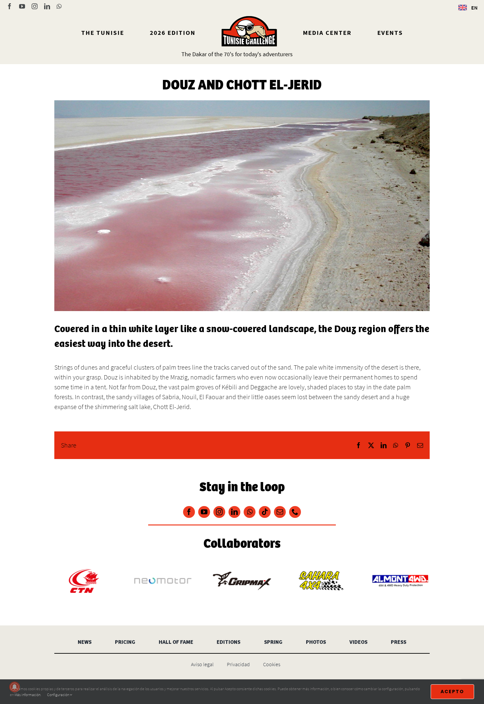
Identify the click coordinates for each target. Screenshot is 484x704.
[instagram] (219, 512)
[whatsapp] (249, 512)
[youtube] (204, 512)
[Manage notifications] (14, 687)
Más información (27, 694)
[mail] (280, 512)
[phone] (295, 512)
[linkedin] (234, 512)
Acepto (452, 691)
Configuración (58, 694)
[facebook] (189, 512)
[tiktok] (265, 512)
